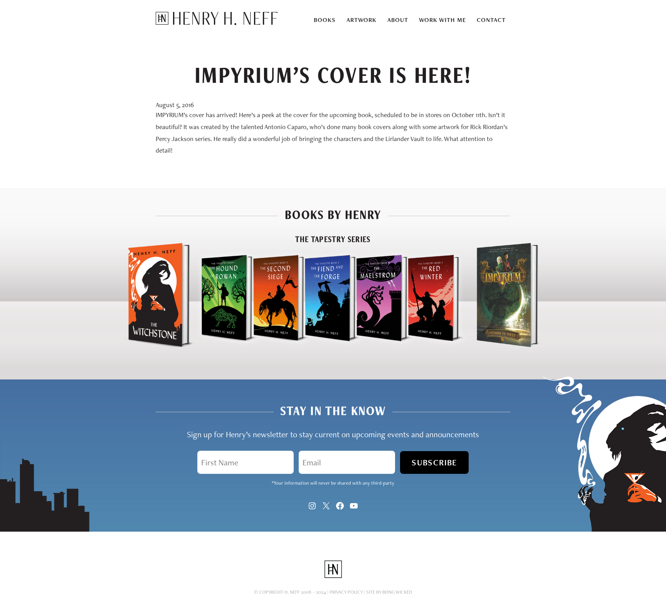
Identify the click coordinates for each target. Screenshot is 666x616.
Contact (491, 20)
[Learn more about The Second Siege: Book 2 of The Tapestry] (272, 345)
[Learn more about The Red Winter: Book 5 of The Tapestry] (436, 345)
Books (325, 20)
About (397, 20)
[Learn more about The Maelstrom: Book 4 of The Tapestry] (375, 345)
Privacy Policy (346, 592)
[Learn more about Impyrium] (507, 345)
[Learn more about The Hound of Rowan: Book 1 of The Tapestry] (220, 345)
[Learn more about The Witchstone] (158, 345)
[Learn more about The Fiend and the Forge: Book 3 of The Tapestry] (323, 345)
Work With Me (442, 20)
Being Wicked (397, 592)
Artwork (361, 20)
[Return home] (217, 22)
